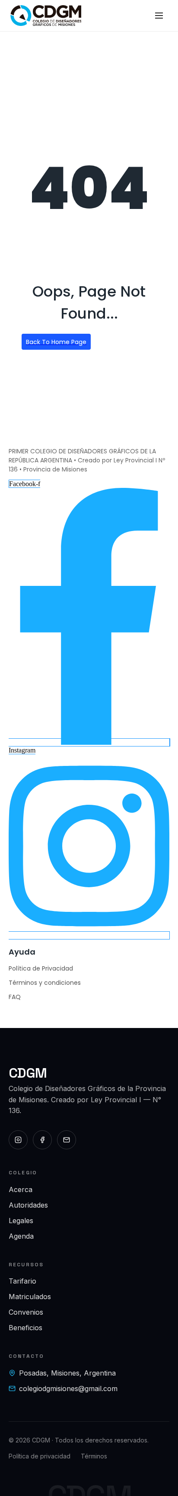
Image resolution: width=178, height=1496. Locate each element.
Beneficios (25, 1327)
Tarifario (22, 1281)
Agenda (21, 1236)
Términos (94, 1456)
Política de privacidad (39, 1456)
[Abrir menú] (159, 15)
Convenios (26, 1312)
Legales (21, 1220)
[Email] (66, 1139)
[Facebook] (42, 1139)
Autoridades (28, 1205)
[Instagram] (18, 1139)
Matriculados (30, 1296)
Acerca (20, 1189)
